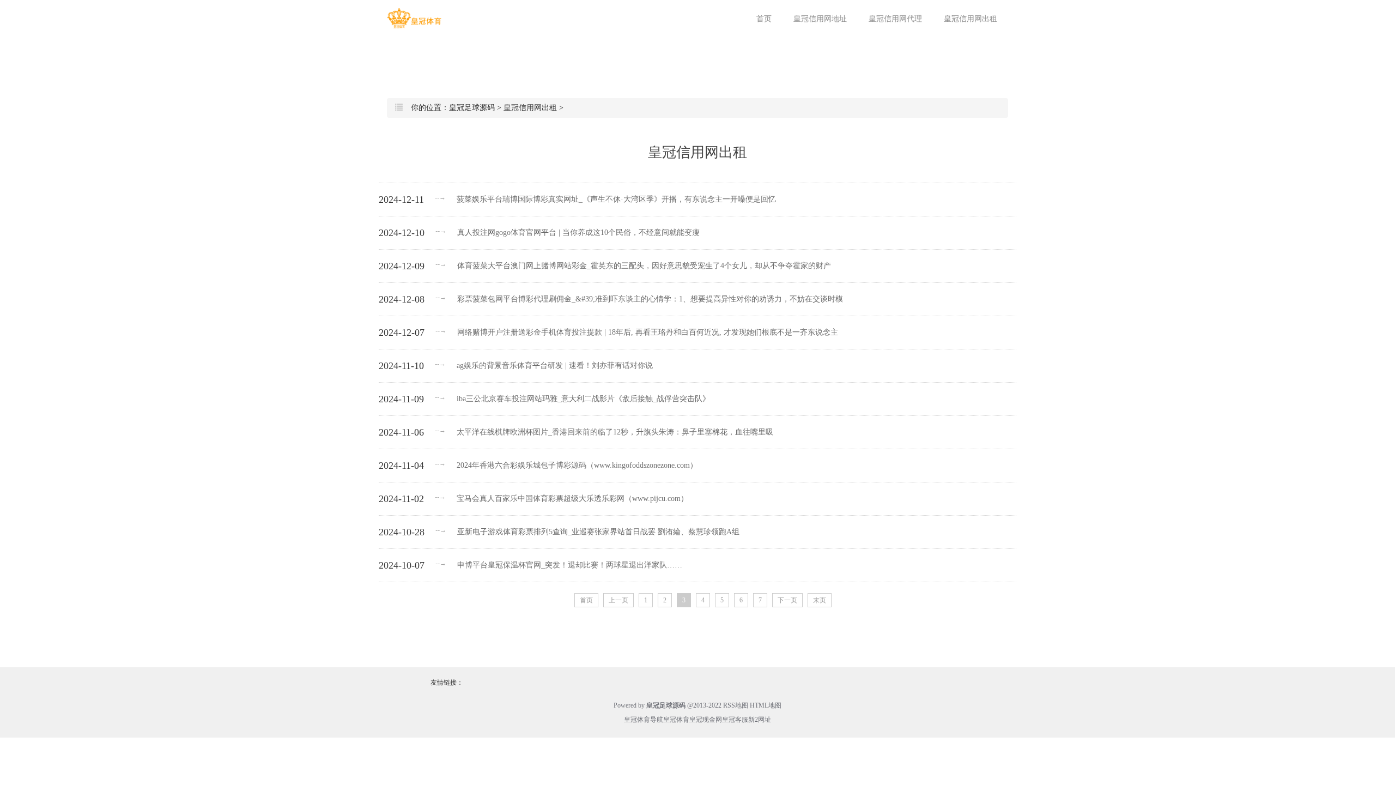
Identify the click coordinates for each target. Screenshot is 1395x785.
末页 (819, 600)
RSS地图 (735, 705)
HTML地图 (765, 705)
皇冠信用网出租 (970, 19)
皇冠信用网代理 (895, 19)
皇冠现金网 (705, 719)
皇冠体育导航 (643, 719)
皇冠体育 (676, 719)
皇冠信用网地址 (820, 19)
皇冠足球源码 (472, 108)
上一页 (618, 600)
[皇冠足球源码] (414, 18)
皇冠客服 (735, 719)
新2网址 (759, 719)
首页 (764, 19)
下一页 (787, 600)
